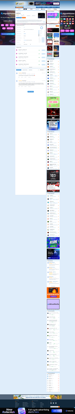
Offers (45, 7)
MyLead (50, 370)
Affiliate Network (19, 11)
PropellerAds (42, 403)
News (49, 7)
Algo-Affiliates (50, 355)
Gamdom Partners (50, 344)
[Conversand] (37, 9)
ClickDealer (33, 407)
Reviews (16, 402)
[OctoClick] (49, 9)
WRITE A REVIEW (30, 91)
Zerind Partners (50, 351)
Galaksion (33, 402)
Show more (30, 67)
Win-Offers (50, 362)
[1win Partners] (25, 9)
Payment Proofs (25, 69)
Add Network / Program (56, 0)
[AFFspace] (19, 9)
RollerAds (41, 407)
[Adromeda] (43, 9)
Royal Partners (34, 403)
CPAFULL (41, 402)
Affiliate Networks (25, 402)
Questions (30, 69)
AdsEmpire (50, 359)
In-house (25, 40)
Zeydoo (50, 314)
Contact (24, 407)
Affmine (50, 337)
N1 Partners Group (50, 329)
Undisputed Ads (51, 348)
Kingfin (50, 366)
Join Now (24, 17)
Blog (15, 407)
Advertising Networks (25, 403)
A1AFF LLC (20, 50)
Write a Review (19, 17)
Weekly (25, 33)
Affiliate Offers (17, 403)
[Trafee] (55, 9)
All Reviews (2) (19, 69)
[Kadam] (31, 9)
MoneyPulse (50, 340)
